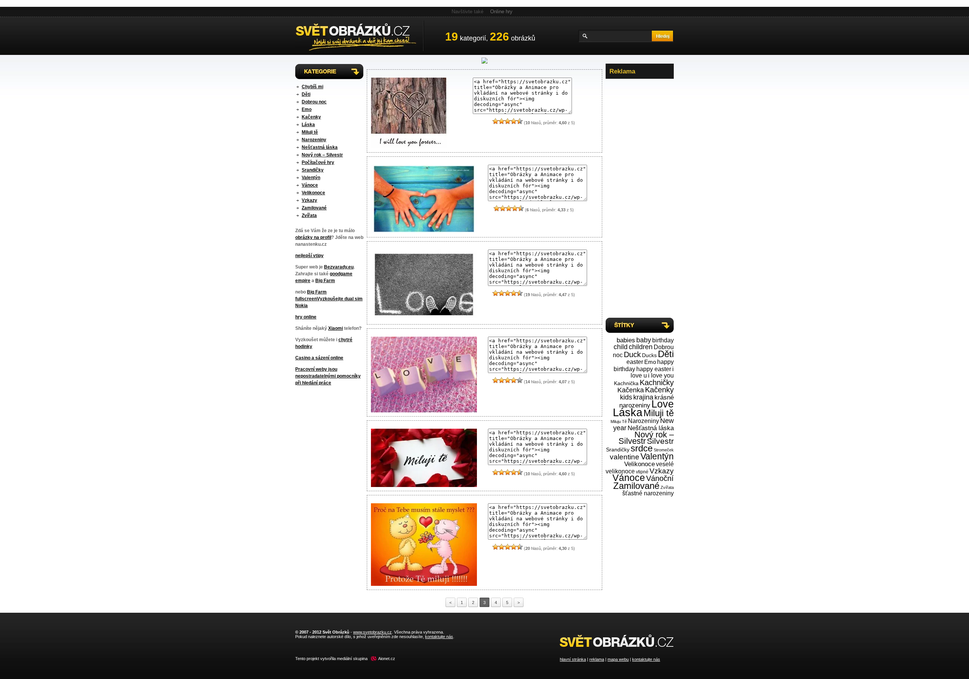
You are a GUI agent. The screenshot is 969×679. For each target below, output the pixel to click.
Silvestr (660, 441)
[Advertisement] (639, 196)
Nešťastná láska (320, 147)
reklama (596, 659)
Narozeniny (314, 139)
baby (643, 340)
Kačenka (630, 390)
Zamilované (314, 208)
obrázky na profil (313, 237)
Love (662, 404)
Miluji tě (310, 132)
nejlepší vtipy (309, 255)
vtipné (642, 472)
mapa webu (618, 659)
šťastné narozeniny (648, 493)
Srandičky (313, 170)
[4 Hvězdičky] (514, 121)
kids (626, 397)
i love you (661, 375)
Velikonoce (313, 192)
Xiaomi (335, 328)
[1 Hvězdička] (495, 121)
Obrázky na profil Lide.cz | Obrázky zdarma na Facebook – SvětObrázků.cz (359, 36)
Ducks (649, 355)
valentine (624, 457)
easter (634, 362)
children (641, 347)
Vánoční (660, 478)
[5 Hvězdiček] (520, 121)
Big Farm (325, 280)
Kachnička (626, 383)
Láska (308, 124)
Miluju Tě (619, 421)
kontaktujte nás (646, 659)
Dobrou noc (314, 102)
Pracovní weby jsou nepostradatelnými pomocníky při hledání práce (328, 376)
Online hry (501, 11)
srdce (642, 448)
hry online (305, 317)
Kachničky (657, 382)
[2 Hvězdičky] (502, 121)
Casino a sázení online (319, 358)
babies (626, 340)
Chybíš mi (312, 86)
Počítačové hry (318, 162)
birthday (663, 340)
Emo (307, 109)
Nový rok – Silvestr (322, 155)
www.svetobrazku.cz (372, 632)
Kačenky (311, 117)
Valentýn (311, 177)
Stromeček (664, 450)
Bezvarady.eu (339, 267)
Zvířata (309, 215)
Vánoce (310, 185)
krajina (643, 397)
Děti (306, 94)
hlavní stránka (573, 659)
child (621, 347)
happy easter (653, 369)
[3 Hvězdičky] (508, 121)
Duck (632, 354)
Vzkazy (309, 200)
